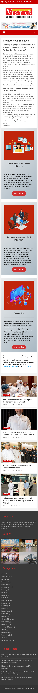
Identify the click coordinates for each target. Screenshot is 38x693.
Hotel (3, 608)
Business (6, 428)
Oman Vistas (18, 404)
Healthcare (7, 460)
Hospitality (4, 606)
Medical (3, 616)
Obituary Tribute (6, 619)
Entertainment (5, 587)
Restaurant (4, 624)
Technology (5, 635)
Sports (3, 630)
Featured (4, 595)
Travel (3, 638)
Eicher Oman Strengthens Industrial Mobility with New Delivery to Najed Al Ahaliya (18, 500)
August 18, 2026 (8, 470)
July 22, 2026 (7, 505)
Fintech (3, 598)
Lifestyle (4, 614)
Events (3, 590)
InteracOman (29, 688)
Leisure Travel (5, 611)
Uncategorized (6, 640)
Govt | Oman (5, 600)
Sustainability (5, 632)
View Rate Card (19, 193)
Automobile (5, 576)
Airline (3, 574)
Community (5, 584)
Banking (6, 395)
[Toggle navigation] (4, 32)
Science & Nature (7, 627)
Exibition (4, 592)
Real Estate (5, 622)
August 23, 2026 (8, 404)
